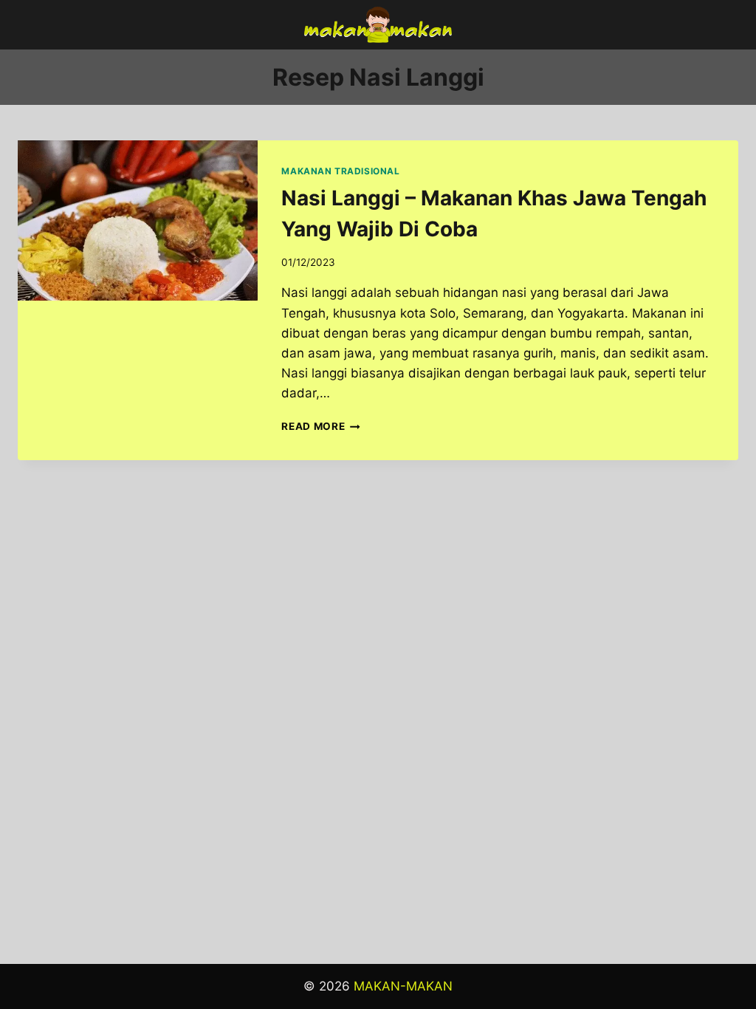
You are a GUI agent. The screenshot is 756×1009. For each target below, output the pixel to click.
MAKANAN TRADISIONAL (340, 171)
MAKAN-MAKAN (403, 986)
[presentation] (138, 220)
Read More (320, 426)
